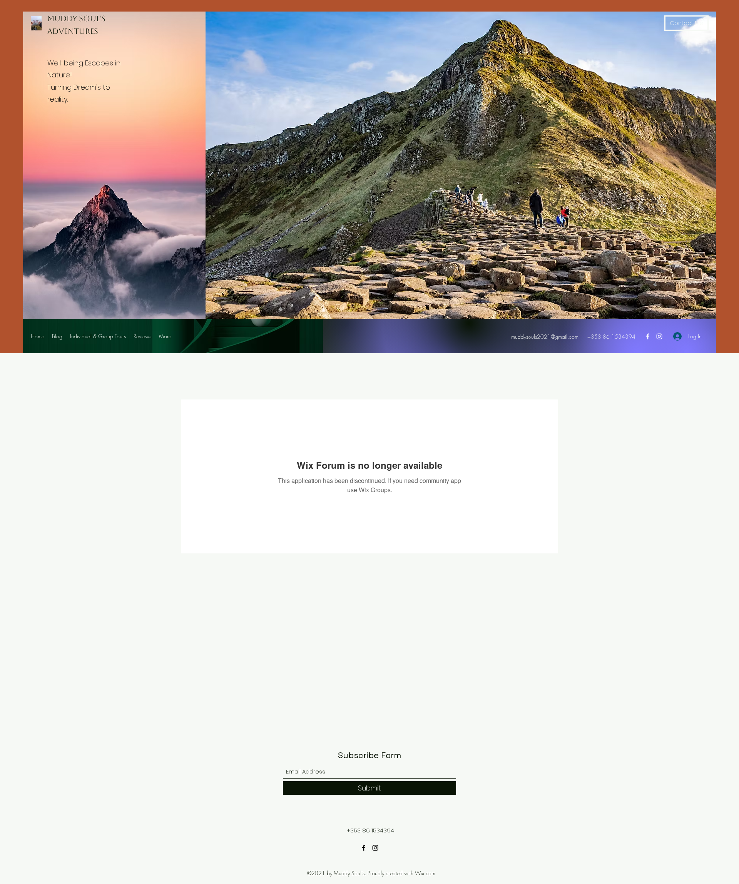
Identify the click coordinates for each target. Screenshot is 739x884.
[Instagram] (659, 336)
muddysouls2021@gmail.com (544, 336)
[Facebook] (648, 336)
